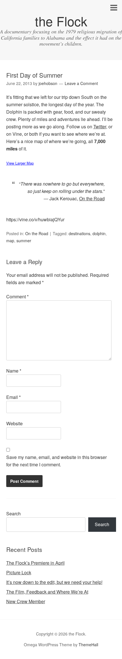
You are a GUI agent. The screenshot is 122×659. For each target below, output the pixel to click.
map (10, 240)
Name (13, 370)
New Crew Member (25, 601)
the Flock (61, 21)
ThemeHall (88, 644)
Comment (17, 296)
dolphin (99, 233)
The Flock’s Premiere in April (35, 563)
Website (14, 423)
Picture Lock (18, 572)
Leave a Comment (81, 83)
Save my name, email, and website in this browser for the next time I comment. (56, 461)
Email (13, 397)
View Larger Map (20, 163)
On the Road (36, 233)
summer (23, 240)
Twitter (99, 126)
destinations (79, 233)
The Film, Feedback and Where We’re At (47, 591)
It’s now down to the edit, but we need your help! (54, 582)
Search (13, 513)
